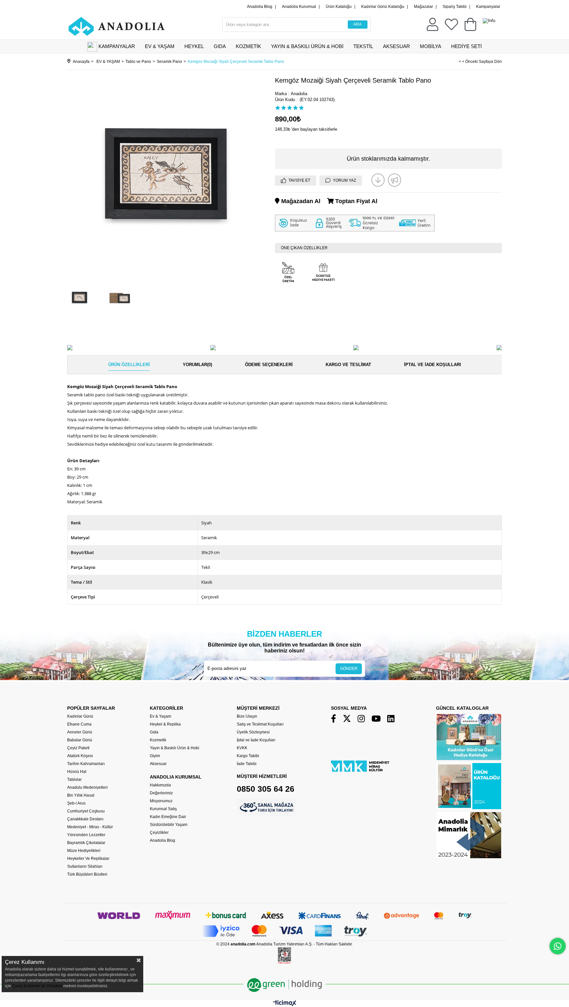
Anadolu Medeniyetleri (87, 787)
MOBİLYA (430, 46)
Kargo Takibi (248, 756)
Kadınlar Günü (80, 716)
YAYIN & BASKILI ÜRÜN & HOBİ (307, 46)
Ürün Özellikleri (129, 364)
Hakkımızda (160, 785)
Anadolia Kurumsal (299, 6)
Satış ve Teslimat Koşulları (260, 724)
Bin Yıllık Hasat (80, 795)
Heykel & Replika (165, 724)
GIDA (220, 46)
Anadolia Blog (259, 6)
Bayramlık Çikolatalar (86, 842)
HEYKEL (194, 46)
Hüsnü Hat (76, 771)
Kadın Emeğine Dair (168, 816)
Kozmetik (158, 740)
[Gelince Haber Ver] (394, 180)
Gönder (349, 668)
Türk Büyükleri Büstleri (87, 874)
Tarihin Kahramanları (86, 763)
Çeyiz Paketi (78, 748)
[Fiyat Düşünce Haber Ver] (378, 180)
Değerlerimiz (161, 793)
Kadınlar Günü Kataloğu (382, 6)
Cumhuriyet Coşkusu (86, 811)
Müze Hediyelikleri (83, 850)
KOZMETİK (248, 46)
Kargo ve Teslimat (348, 364)
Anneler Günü (79, 732)
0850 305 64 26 (265, 788)
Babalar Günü (79, 740)
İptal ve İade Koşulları (432, 364)
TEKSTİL (363, 46)
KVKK (242, 748)
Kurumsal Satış (163, 809)
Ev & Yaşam (160, 716)
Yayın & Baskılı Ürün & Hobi (174, 748)
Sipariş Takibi (455, 6)
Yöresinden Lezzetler (86, 835)
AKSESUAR (396, 46)
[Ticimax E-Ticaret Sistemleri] (284, 1004)
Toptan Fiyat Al (355, 201)
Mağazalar (423, 6)
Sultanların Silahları (84, 866)
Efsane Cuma (79, 724)
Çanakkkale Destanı (85, 819)
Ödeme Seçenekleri (269, 364)
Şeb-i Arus (76, 803)
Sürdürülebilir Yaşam (168, 824)
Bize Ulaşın (247, 716)
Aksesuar (158, 763)
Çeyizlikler (159, 832)
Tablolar (74, 779)
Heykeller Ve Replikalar (88, 858)
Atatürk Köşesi (80, 756)
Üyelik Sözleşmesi (253, 732)
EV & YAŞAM (160, 46)
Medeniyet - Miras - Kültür (90, 827)
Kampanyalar (488, 6)
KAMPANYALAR (116, 46)
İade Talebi (247, 763)
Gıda (154, 732)
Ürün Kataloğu (339, 6)
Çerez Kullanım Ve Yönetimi (36, 986)
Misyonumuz (161, 801)
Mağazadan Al (300, 201)
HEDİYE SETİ (466, 46)
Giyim (155, 756)
